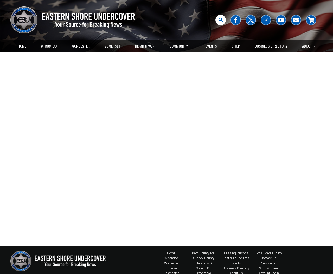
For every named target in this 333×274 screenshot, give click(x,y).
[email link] (296, 20)
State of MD (203, 263)
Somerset (112, 46)
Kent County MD (203, 253)
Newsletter (268, 263)
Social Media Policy (268, 253)
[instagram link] (265, 20)
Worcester (80, 46)
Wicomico (49, 46)
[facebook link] (235, 20)
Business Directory (271, 46)
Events (211, 46)
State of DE (203, 268)
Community (178, 46)
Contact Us (269, 258)
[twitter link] (250, 20)
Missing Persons (236, 253)
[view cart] (311, 20)
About (307, 46)
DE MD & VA (143, 46)
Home (22, 46)
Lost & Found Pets (236, 258)
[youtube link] (281, 20)
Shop (236, 46)
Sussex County (203, 258)
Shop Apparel (268, 268)
